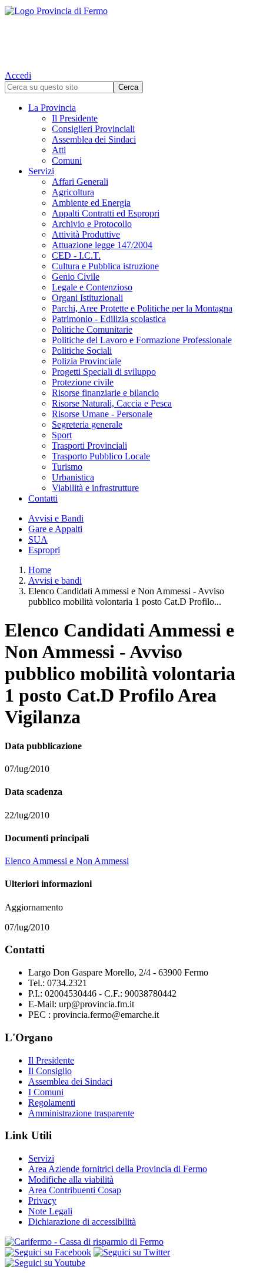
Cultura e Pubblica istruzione (105, 266)
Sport (62, 435)
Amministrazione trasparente (81, 1113)
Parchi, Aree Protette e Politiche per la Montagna (142, 308)
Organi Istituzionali (87, 298)
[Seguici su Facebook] (48, 1252)
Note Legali (50, 1211)
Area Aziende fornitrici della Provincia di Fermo (117, 1169)
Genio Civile (75, 277)
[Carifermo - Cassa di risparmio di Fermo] (126, 1242)
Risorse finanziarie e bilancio (105, 393)
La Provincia (52, 108)
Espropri (44, 550)
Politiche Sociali (82, 351)
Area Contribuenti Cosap (74, 1190)
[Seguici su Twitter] (132, 1252)
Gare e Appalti (55, 529)
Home (39, 570)
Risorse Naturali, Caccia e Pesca (112, 403)
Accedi (18, 75)
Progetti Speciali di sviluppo (104, 372)
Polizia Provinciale (86, 361)
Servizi (41, 171)
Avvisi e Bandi (56, 518)
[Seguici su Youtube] (45, 1263)
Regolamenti (51, 1103)
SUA (38, 539)
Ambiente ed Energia (91, 203)
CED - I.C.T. (76, 255)
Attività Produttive (86, 234)
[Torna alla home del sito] (126, 35)
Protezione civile (83, 382)
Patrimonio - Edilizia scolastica (109, 319)
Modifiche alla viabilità (71, 1179)
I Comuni (46, 1092)
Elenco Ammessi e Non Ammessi (67, 861)
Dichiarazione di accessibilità (82, 1222)
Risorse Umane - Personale (102, 414)
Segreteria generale (87, 424)
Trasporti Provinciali (89, 446)
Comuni (67, 160)
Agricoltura (73, 192)
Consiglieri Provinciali (93, 129)
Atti (59, 150)
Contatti (43, 498)
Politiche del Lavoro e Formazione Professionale (142, 340)
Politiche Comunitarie (92, 329)
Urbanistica (73, 477)
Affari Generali (80, 182)
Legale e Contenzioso (92, 287)
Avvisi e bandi (55, 580)
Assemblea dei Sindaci (94, 139)
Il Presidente (75, 118)
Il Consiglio (50, 1071)
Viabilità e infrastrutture (95, 488)
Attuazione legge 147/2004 (102, 245)
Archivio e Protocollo (92, 224)
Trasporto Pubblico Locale (101, 456)
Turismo (67, 467)
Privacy (42, 1201)
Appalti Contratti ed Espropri (105, 213)
